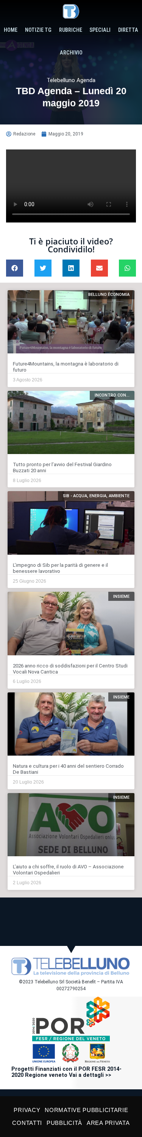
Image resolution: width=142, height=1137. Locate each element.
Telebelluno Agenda (71, 80)
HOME (10, 30)
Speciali (100, 30)
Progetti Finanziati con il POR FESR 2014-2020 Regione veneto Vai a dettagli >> (66, 1072)
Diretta (128, 30)
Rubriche (70, 30)
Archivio (71, 53)
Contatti (27, 1123)
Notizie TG (38, 30)
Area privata (108, 1123)
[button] (14, 268)
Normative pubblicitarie (86, 1110)
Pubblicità (64, 1123)
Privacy (27, 1110)
